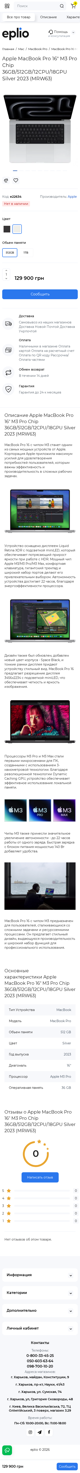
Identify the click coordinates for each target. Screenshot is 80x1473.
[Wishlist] (16, 180)
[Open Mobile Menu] (7, 6)
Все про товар (18, 17)
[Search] (61, 6)
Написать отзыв (40, 1177)
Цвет (6, 219)
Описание (48, 17)
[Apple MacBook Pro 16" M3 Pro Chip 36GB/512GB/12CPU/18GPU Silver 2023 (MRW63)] (40, 129)
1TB (26, 252)
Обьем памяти (14, 243)
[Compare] (6, 180)
